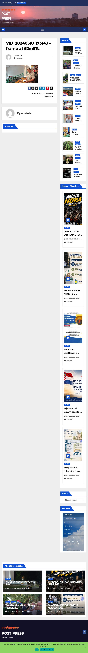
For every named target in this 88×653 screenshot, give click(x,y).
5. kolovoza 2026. (73, 416)
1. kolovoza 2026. (73, 475)
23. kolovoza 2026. (14, 588)
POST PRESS (13, 633)
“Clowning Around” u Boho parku (78, 177)
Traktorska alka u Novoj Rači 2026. (77, 69)
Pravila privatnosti (47, 650)
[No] (85, 647)
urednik (19, 55)
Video (75, 60)
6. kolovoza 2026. (73, 357)
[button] (80, 29)
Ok (37, 650)
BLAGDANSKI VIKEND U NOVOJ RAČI (72, 294)
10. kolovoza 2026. (14, 611)
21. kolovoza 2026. (73, 239)
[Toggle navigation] (42, 29)
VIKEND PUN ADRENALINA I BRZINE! (72, 235)
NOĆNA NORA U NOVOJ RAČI (78, 54)
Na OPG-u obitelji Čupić (78, 149)
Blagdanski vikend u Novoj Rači (72, 471)
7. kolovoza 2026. (73, 298)
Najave (78, 101)
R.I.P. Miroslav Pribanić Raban (78, 164)
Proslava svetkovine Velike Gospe (71, 353)
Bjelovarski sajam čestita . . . (73, 412)
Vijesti (78, 48)
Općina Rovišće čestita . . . (78, 94)
